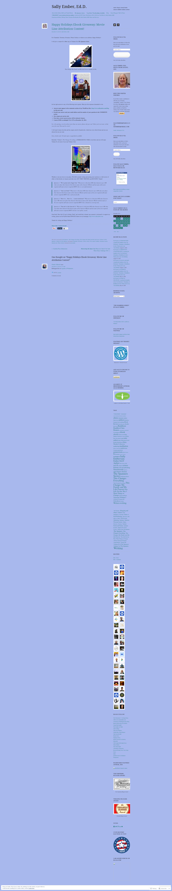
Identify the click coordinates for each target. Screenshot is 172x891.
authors (121, 420)
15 (117, 223)
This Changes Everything (74, 239)
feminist (123, 436)
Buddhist (116, 428)
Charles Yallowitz (56, 264)
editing (125, 434)
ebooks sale (121, 434)
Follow (116, 154)
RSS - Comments (117, 559)
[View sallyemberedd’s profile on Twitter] (116, 826)
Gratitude (121, 514)
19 (126, 223)
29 (117, 227)
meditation (124, 446)
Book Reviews (122, 424)
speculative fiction (120, 471)
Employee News (116, 737)
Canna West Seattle (117, 725)
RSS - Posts (116, 557)
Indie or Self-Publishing (121, 515)
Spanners (125, 469)
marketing (116, 446)
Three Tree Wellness (117, 730)
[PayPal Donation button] (121, 114)
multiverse (123, 448)
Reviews (116, 524)
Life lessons (124, 518)
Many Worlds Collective (120, 443)
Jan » (118, 231)
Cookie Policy (31, 888)
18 (124, 223)
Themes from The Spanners (123, 529)
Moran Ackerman (116, 448)
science (120, 465)
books (127, 424)
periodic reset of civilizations (119, 755)
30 (119, 227)
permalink (73, 243)
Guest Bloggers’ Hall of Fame (118, 13)
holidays (97, 241)
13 (128, 220)
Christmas (80, 241)
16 (119, 223)
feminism (119, 436)
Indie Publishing (122, 440)
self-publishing (125, 468)
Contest (84, 241)
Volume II (116, 499)
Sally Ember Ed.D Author (119, 460)
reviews (124, 454)
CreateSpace (116, 432)
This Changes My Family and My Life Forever (89, 239)
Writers (116, 503)
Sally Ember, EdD (65, 31)
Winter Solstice (61, 243)
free (114, 438)
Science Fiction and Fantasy (119, 525)
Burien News (116, 736)
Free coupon (92, 241)
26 (126, 225)
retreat (117, 454)
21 (114, 225)
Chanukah (75, 241)
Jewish (127, 440)
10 (121, 220)
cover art (126, 430)
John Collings (116, 728)
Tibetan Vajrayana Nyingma (120, 540)
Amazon (120, 418)
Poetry (127, 452)
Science (120, 524)
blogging (115, 422)
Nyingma (115, 450)
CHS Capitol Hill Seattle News (120, 743)
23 (119, 225)
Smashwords (54, 243)
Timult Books (117, 542)
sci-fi (115, 465)
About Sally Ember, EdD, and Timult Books (62, 13)
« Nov (114, 231)
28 (114, 227)
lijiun (114, 753)
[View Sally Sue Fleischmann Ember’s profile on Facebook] (114, 826)
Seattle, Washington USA (118, 130)
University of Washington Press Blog (121, 721)
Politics (124, 522)
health (122, 438)
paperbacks (120, 450)
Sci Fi (118, 179)
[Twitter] (114, 25)
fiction (127, 436)
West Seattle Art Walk (118, 727)
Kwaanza (102, 241)
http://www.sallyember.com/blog (100, 108)
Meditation (122, 520)
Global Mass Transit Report (119, 732)
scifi (120, 467)
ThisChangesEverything (119, 483)
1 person (59, 272)
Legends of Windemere (67, 268)
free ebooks (118, 438)
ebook (122, 432)
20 (128, 223)
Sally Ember (119, 457)
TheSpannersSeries (124, 476)
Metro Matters (116, 745)
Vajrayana (116, 497)
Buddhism (122, 426)
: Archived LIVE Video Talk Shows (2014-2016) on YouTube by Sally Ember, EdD (83, 15)
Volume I (123, 497)
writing (123, 502)
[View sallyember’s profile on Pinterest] (118, 826)
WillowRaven (116, 501)
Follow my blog (122, 182)
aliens (115, 417)
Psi (114, 454)
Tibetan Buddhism (123, 495)
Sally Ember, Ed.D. (69, 6)
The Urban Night (117, 746)
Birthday (127, 420)
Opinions (127, 520)
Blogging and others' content (120, 511)
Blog (107, 13)
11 (124, 220)
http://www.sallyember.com (96, 216)
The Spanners (65, 239)
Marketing (116, 520)
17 (121, 223)
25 (124, 225)
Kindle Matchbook (118, 442)
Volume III (121, 499)
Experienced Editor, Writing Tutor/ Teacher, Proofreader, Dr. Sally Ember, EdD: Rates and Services (75, 17)
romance (116, 456)
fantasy (115, 436)
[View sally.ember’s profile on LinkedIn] (120, 826)
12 (126, 220)
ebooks (88, 241)
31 (121, 227)
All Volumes (117, 510)
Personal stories (118, 522)
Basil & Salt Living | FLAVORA (120, 723)
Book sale (115, 426)
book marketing (120, 422)
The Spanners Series (121, 178)
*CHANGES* (116, 414)
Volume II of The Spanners (62, 241)
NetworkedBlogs (120, 172)
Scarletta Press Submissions (59, 249)
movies (106, 241)
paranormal (117, 452)
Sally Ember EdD (123, 463)
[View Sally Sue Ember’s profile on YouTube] (122, 826)
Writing (121, 179)
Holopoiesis (116, 757)
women (122, 501)
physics (123, 452)
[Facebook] (118, 25)
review (120, 454)
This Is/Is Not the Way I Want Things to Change (120, 492)
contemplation (121, 430)
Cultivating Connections (118, 748)
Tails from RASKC (117, 734)
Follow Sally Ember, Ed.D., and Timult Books (122, 54)
